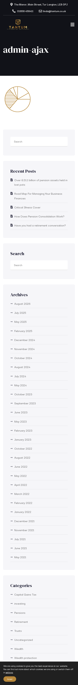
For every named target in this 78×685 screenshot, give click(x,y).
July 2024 (20, 376)
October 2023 (23, 394)
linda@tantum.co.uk (54, 11)
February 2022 (23, 502)
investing (19, 603)
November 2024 (24, 349)
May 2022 (20, 475)
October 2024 (23, 358)
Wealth (18, 648)
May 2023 (20, 421)
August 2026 (22, 303)
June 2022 (20, 466)
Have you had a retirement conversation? (40, 225)
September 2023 (25, 403)
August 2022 (22, 457)
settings (9, 672)
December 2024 (24, 340)
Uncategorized (23, 639)
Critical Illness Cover (27, 207)
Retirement (21, 621)
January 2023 (22, 439)
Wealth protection (25, 657)
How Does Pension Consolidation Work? (39, 216)
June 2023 (21, 412)
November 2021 (24, 530)
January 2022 (22, 511)
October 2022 (23, 448)
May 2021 (20, 557)
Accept (10, 678)
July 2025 (20, 312)
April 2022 (20, 484)
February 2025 (23, 331)
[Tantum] (18, 25)
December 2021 (24, 521)
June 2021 (20, 548)
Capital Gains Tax (25, 594)
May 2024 (20, 385)
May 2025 (20, 321)
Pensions (19, 612)
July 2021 (20, 539)
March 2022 (21, 493)
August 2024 (22, 367)
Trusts (18, 630)
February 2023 (23, 430)
